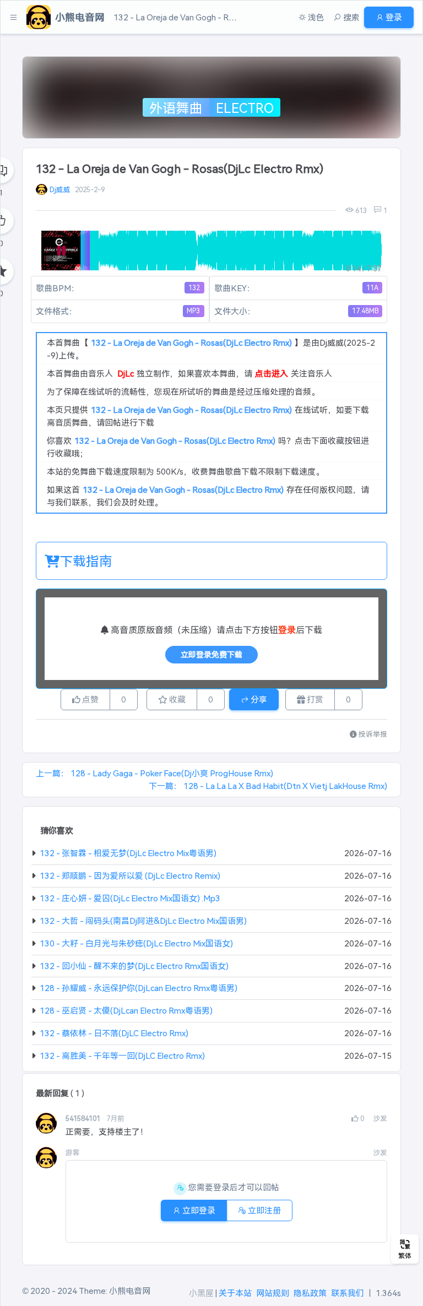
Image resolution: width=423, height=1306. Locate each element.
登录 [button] (393, 17)
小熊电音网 (129, 1290)
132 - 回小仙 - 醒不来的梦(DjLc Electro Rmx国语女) (134, 965)
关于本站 (235, 1292)
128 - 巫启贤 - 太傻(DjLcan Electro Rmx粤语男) (126, 1010)
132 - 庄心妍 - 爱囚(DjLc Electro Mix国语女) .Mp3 (130, 898)
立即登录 (198, 1210)
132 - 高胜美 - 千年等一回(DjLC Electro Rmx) (122, 1055)
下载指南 (85, 560)
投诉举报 (372, 733)
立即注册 (263, 1210)
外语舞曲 (175, 107)
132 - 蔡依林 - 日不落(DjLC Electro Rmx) (114, 1032)
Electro (245, 107)
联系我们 (347, 1292)
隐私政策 (310, 1292)
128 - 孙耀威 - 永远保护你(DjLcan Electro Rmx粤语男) (138, 987)
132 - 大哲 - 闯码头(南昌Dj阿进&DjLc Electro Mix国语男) (143, 920)
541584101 (84, 1118)
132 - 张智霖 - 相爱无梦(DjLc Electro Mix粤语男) (128, 852)
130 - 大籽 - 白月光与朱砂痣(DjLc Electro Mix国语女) (136, 943)
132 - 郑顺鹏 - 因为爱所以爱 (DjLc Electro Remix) (130, 875)
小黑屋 (201, 1292)
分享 (258, 699)
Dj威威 (60, 189)
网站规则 (272, 1292)
